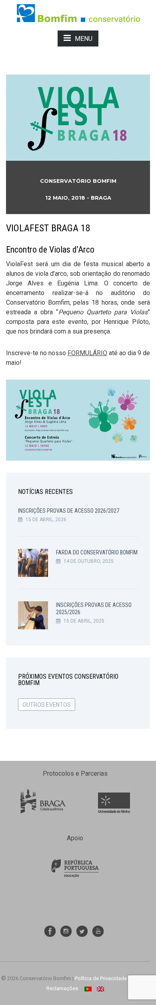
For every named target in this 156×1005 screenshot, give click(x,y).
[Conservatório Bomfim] (78, 12)
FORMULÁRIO (87, 353)
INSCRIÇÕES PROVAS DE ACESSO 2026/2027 (68, 511)
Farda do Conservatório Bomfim (97, 552)
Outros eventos (46, 705)
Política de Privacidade (101, 978)
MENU (83, 38)
